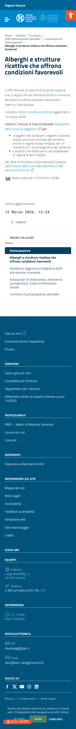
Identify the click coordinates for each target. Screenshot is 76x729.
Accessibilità (13, 504)
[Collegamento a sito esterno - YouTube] (21, 686)
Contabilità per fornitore (21, 381)
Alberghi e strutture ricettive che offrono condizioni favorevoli (33, 259)
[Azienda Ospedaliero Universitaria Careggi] (37, 17)
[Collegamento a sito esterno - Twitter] (14, 686)
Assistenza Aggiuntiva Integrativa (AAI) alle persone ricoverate (36, 270)
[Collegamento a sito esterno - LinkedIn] (36, 686)
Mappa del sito (15, 488)
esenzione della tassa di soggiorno (37, 126)
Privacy (10, 349)
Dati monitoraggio (17, 527)
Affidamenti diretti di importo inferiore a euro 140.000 (34, 398)
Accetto (38, 719)
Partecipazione (13, 42)
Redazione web (15, 519)
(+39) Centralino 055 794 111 (25, 590)
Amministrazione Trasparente (24, 341)
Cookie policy (55, 719)
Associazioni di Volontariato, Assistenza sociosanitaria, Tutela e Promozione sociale (36, 283)
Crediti (9, 535)
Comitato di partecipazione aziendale (34, 294)
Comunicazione (53, 39)
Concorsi (10, 440)
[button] (70, 15)
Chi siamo (35, 35)
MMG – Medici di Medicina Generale (29, 424)
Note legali (48, 698)
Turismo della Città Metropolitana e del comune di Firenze (34, 168)
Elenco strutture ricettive (36, 111)
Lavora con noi (15, 432)
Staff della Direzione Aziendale (22, 39)
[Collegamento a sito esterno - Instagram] (29, 686)
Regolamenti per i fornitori (22, 389)
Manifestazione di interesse (51, 95)
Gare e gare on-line (18, 373)
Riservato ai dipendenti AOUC (25, 464)
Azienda (20, 35)
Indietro (20, 222)
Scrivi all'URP (19, 721)
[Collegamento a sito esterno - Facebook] (7, 686)
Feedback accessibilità (19, 511)
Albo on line (13, 333)
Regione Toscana (15, 5)
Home (8, 35)
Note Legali (12, 496)
